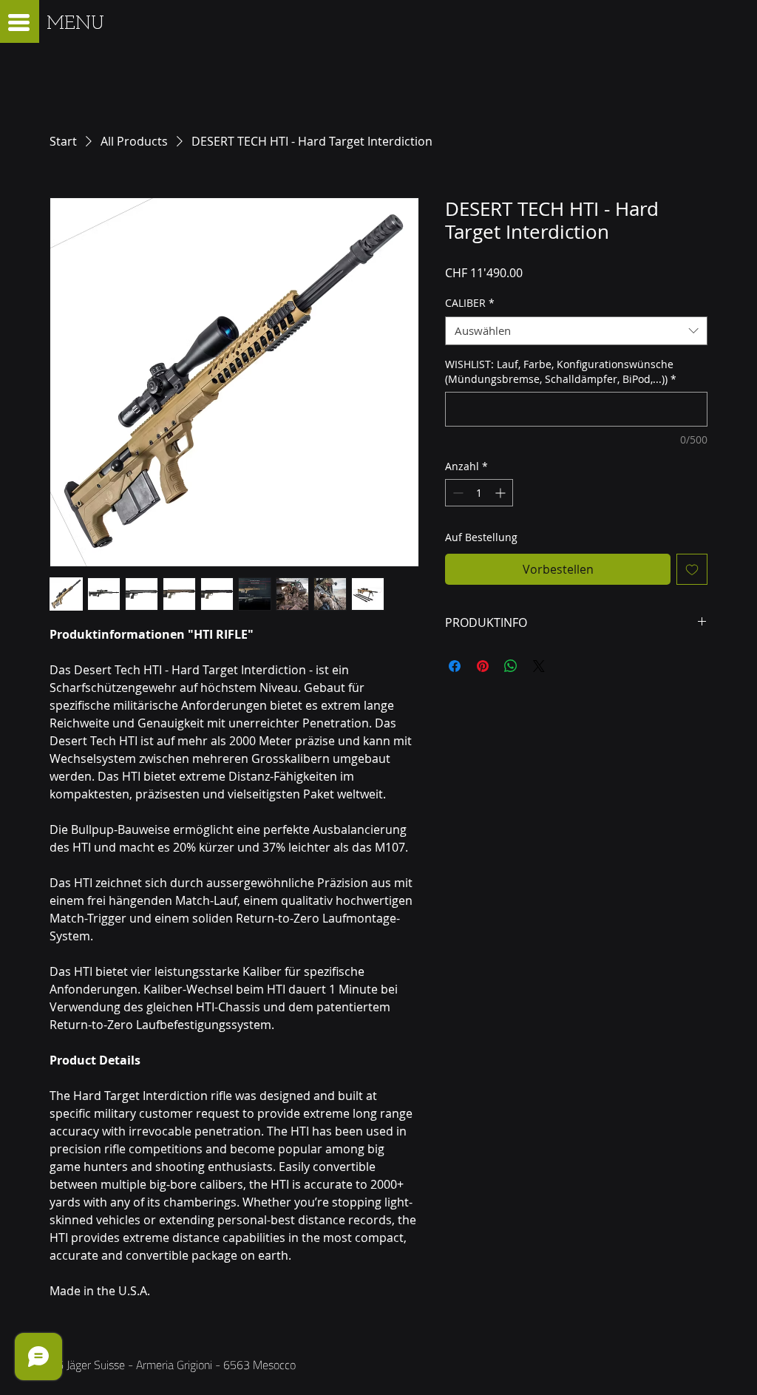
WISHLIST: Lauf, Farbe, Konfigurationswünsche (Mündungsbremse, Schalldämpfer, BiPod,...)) (560, 371)
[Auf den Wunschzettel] (691, 569)
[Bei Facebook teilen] (455, 666)
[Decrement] (456, 493)
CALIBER (470, 303)
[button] (19, 22)
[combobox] (576, 330)
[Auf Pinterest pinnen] (483, 666)
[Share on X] (539, 666)
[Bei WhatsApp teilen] (511, 666)
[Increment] (501, 493)
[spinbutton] (479, 493)
